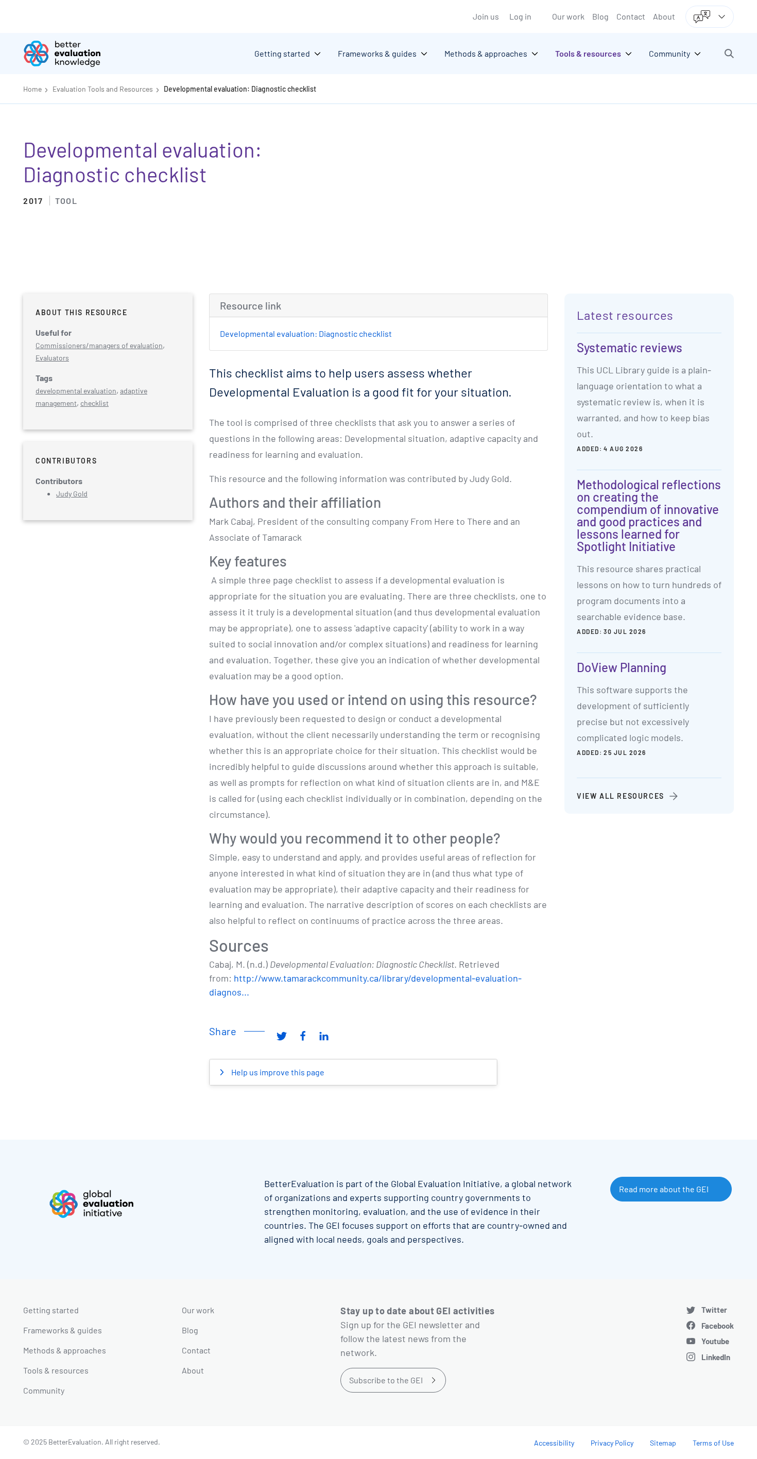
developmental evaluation (76, 390)
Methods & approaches (64, 1350)
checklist (94, 403)
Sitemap (663, 1442)
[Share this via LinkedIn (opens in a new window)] (324, 1035)
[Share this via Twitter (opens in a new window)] (281, 1035)
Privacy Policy (612, 1442)
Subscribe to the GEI (386, 1380)
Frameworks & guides (62, 1330)
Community (43, 1390)
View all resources (620, 796)
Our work (568, 16)
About (664, 16)
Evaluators (52, 357)
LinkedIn (715, 1357)
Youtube (715, 1341)
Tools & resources (56, 1370)
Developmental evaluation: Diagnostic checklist (240, 88)
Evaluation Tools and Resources (103, 88)
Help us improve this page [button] (277, 1072)
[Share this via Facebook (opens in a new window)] (303, 1035)
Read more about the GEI (664, 1189)
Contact (630, 16)
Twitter (714, 1309)
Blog (600, 16)
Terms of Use (713, 1442)
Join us (486, 16)
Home (32, 88)
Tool (66, 200)
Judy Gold (72, 493)
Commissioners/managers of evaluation (99, 345)
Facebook (717, 1325)
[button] (729, 53)
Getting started (51, 1310)
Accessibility (554, 1442)
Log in (520, 16)
